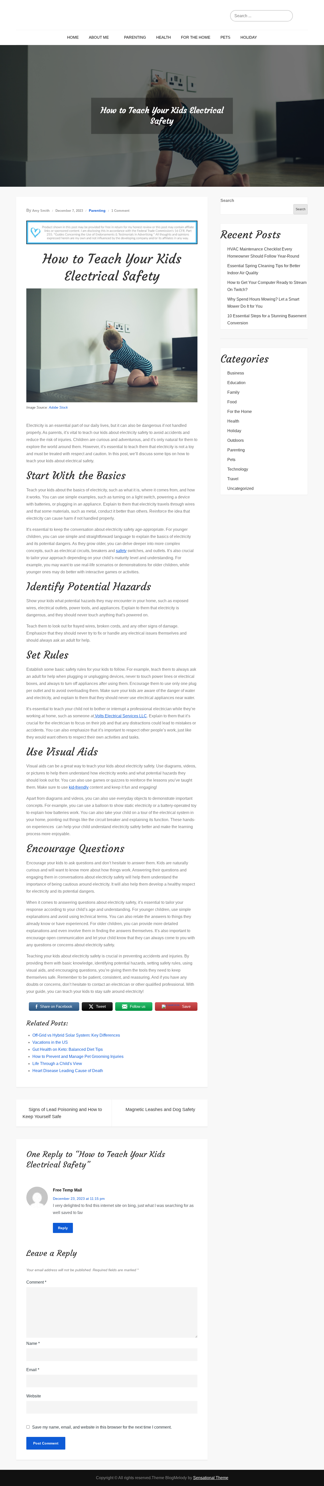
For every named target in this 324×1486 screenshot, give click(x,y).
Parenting (135, 37)
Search (227, 200)
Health (163, 37)
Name (33, 1343)
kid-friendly (79, 787)
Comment (36, 1282)
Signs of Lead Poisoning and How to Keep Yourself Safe (62, 1113)
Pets (225, 37)
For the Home (195, 37)
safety (121, 551)
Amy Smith (41, 211)
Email (32, 1370)
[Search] (285, 16)
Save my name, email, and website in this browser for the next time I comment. (102, 1427)
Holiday (248, 37)
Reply (63, 1228)
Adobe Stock (58, 407)
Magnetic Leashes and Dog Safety (160, 1109)
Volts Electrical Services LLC (120, 716)
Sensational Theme (210, 1478)
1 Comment (120, 211)
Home (73, 37)
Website (33, 1396)
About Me (99, 37)
